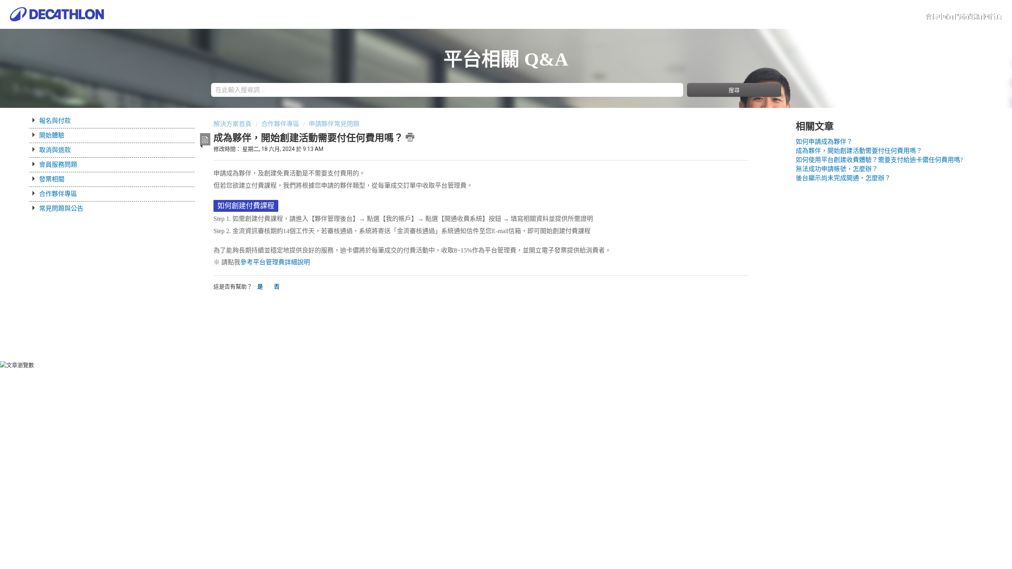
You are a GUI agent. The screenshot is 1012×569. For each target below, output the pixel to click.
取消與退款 (55, 150)
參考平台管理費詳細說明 (275, 262)
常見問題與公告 (61, 208)
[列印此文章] (410, 137)
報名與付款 (55, 120)
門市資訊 (967, 16)
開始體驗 (51, 135)
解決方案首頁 (233, 124)
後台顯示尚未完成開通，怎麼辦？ (843, 178)
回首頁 (993, 16)
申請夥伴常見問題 (334, 124)
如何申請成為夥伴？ (824, 141)
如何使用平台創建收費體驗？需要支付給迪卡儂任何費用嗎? (879, 159)
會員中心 (939, 16)
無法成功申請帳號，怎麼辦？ (837, 169)
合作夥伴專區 (58, 193)
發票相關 (51, 179)
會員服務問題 (58, 164)
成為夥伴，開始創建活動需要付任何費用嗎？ (859, 150)
